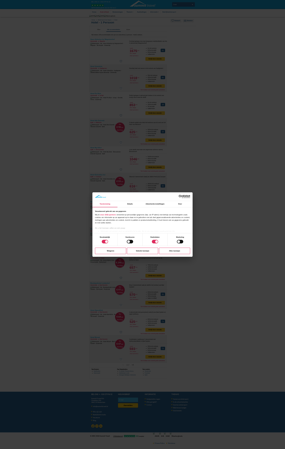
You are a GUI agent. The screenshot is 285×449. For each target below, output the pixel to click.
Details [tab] (130, 204)
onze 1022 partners (108, 215)
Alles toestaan (174, 251)
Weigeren (110, 251)
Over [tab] (180, 204)
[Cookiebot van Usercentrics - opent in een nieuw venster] (180, 196)
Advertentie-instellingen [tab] (155, 204)
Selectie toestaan (142, 251)
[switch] (130, 241)
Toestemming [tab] (105, 204)
